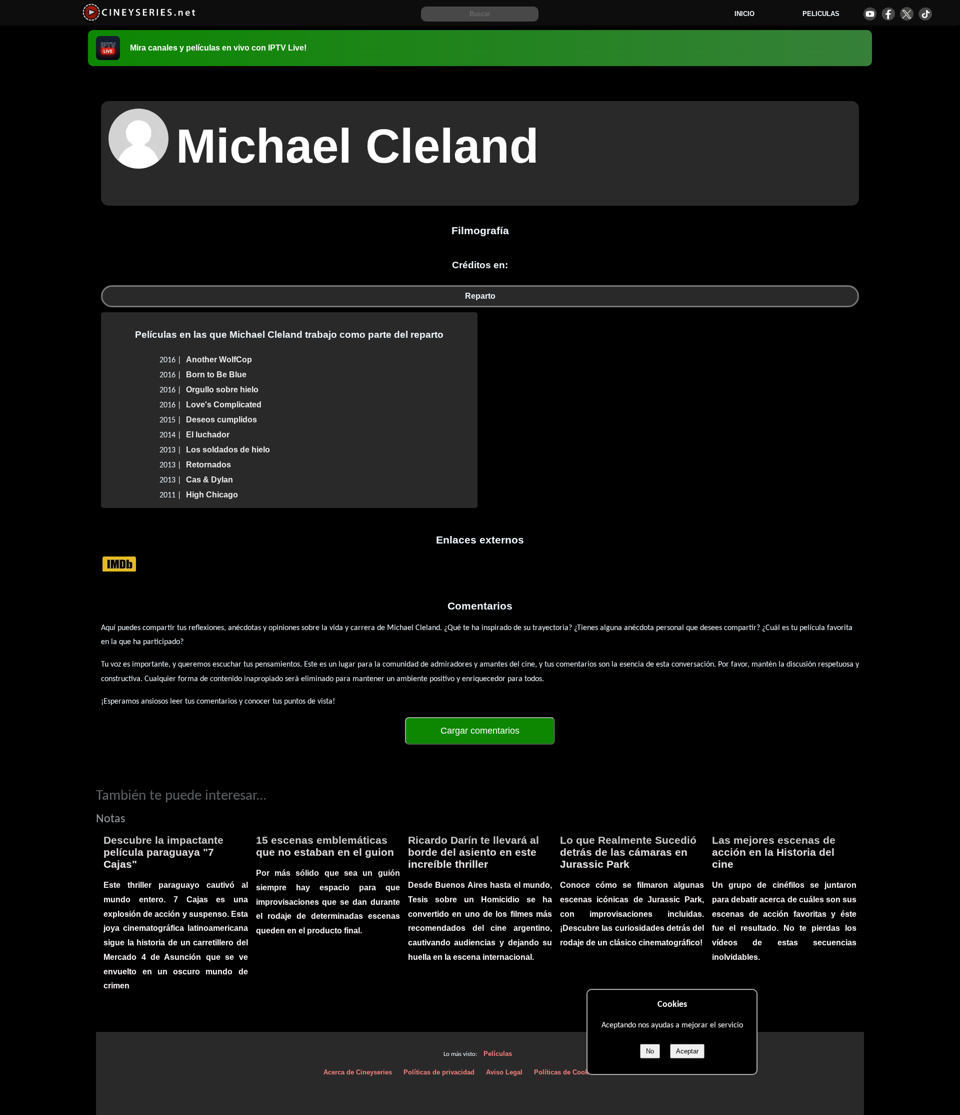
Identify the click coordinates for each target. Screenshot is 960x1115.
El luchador (208, 434)
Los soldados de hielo (228, 449)
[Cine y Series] (139, 19)
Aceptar (687, 1051)
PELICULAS (821, 14)
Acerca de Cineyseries (358, 1072)
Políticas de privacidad (439, 1072)
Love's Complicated (224, 404)
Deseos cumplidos (221, 419)
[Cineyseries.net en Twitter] (907, 14)
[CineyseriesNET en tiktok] (925, 14)
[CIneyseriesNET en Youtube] (869, 14)
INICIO (744, 14)
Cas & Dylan (209, 479)
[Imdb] (119, 564)
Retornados (208, 464)
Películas (498, 1053)
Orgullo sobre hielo (222, 389)
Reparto (480, 296)
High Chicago (212, 494)
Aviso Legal (504, 1072)
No (650, 1051)
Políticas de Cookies (566, 1072)
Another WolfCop (219, 359)
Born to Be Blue (216, 374)
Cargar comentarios (480, 731)
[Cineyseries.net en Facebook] (888, 14)
